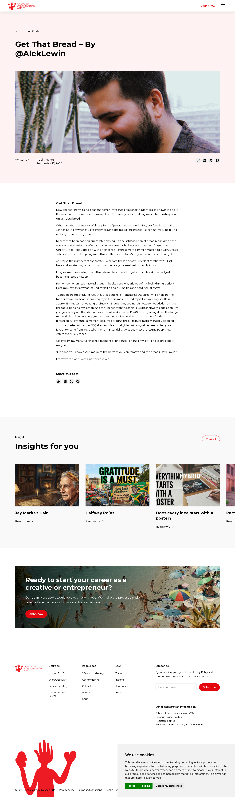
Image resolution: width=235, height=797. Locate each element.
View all (211, 439)
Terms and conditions (90, 790)
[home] (21, 6)
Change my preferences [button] (169, 785)
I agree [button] (131, 785)
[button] (223, 6)
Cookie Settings (114, 790)
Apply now (208, 5)
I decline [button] (145, 785)
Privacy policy (66, 790)
